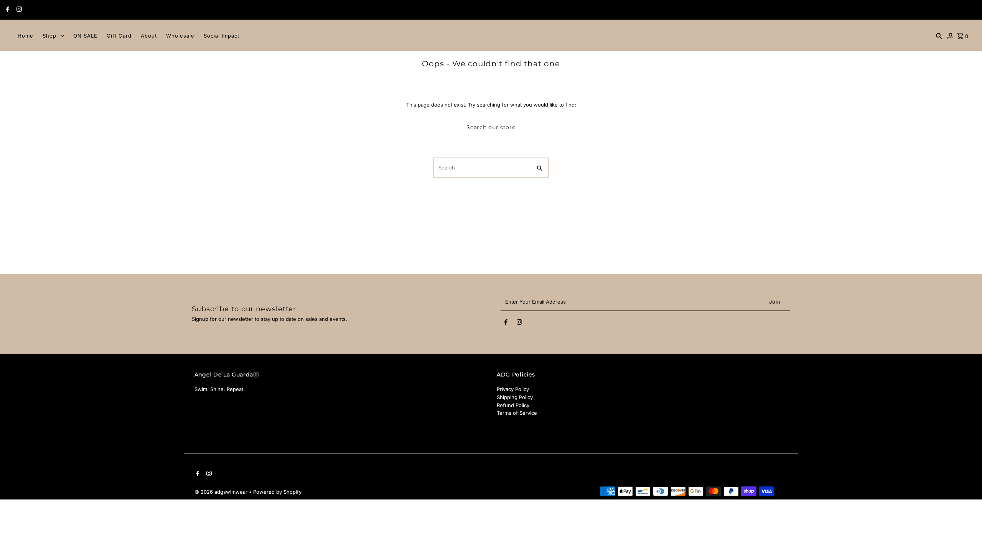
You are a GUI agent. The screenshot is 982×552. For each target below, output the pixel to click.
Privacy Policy (513, 389)
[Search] (939, 35)
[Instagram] (18, 10)
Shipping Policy (515, 397)
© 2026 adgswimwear (221, 492)
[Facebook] (6, 10)
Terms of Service (517, 413)
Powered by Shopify (277, 492)
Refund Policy (513, 405)
